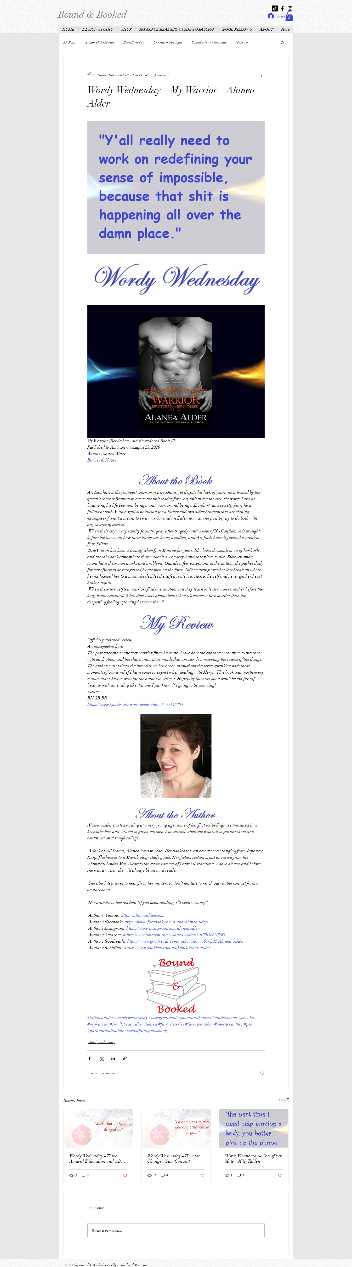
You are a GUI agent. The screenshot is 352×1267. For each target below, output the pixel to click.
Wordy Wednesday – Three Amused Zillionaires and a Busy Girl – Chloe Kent (97, 1158)
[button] (289, 16)
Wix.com (141, 1265)
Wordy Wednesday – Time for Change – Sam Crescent (173, 1158)
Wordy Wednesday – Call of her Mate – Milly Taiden (253, 1158)
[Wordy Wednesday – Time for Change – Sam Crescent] (176, 1128)
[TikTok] (275, 8)
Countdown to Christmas (209, 42)
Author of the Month (99, 42)
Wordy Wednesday (101, 1042)
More (239, 42)
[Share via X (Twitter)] (101, 1058)
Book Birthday (134, 42)
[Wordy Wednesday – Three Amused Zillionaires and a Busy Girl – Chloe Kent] (98, 1128)
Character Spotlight (168, 42)
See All (284, 1100)
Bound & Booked (92, 15)
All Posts (69, 42)
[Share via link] (125, 1058)
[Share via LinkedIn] (113, 1058)
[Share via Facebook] (89, 1058)
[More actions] (262, 75)
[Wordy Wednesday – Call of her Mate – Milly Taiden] (253, 1128)
